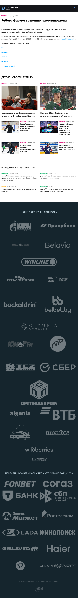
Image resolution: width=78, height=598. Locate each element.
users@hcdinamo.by (68, 39)
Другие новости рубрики (17, 77)
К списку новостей (9, 66)
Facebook (4, 52)
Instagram (5, 61)
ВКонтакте (5, 48)
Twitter (4, 57)
